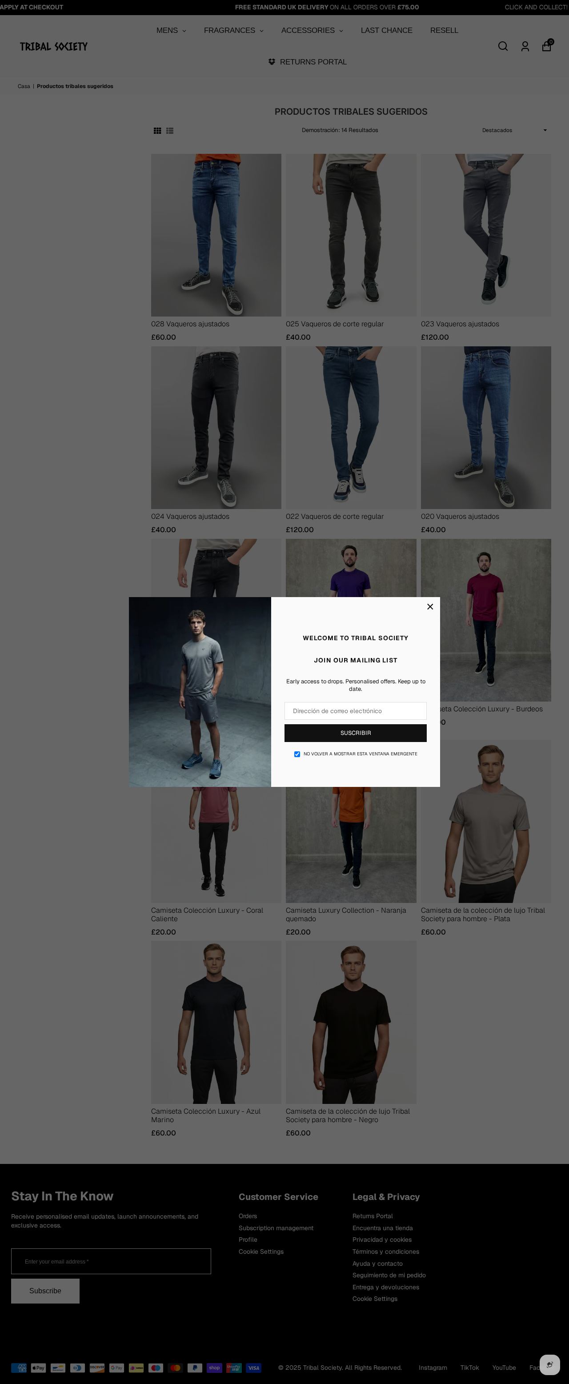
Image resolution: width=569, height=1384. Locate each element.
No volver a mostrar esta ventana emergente (360, 754)
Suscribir (356, 733)
